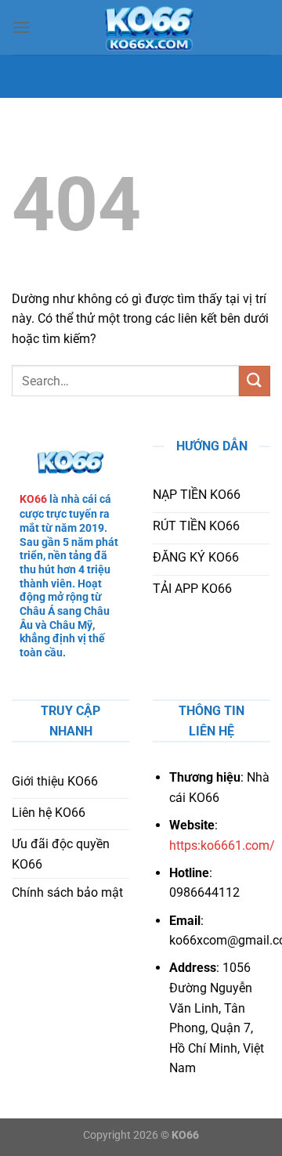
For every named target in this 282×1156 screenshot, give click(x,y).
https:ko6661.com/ (222, 845)
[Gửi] (254, 381)
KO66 (33, 499)
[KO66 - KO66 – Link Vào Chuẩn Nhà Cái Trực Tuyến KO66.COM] (148, 27)
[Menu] (21, 27)
